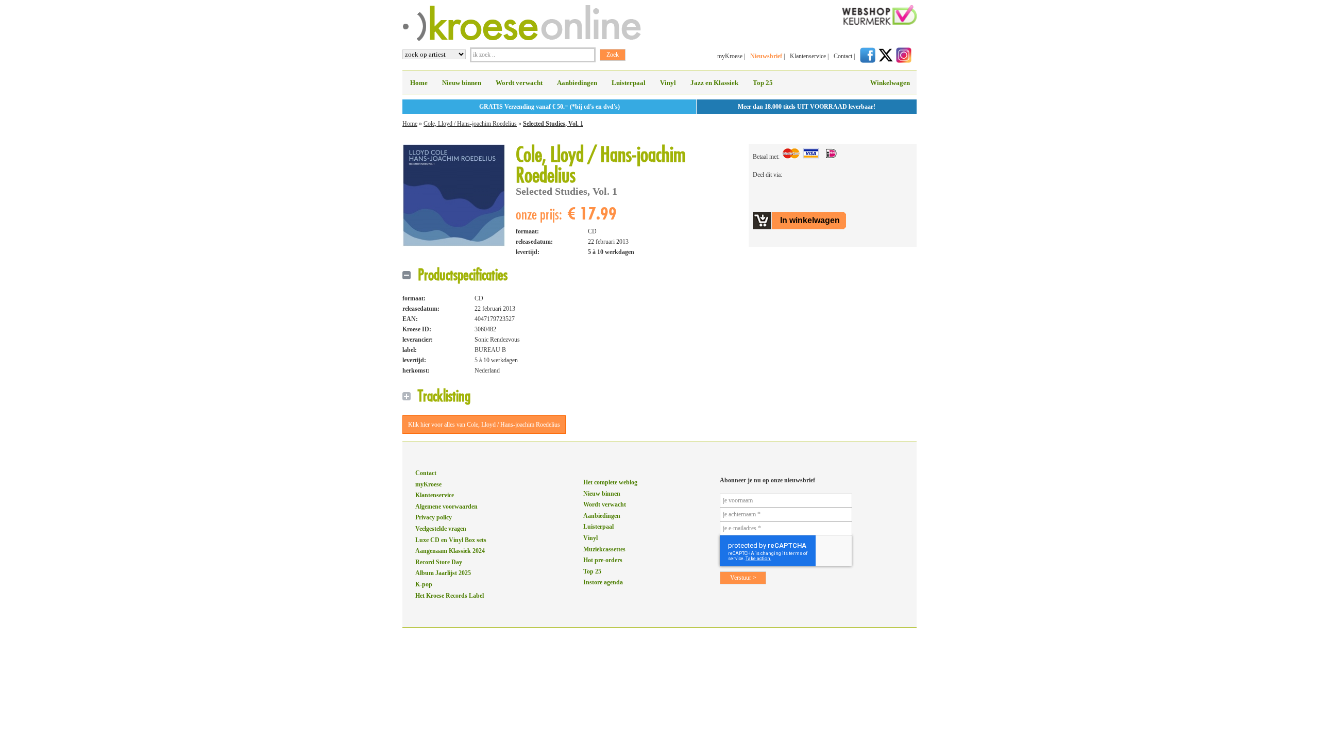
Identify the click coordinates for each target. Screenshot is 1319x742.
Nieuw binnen (461, 83)
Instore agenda (603, 582)
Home (419, 83)
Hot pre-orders (602, 560)
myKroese (729, 56)
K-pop (423, 584)
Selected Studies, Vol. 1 (553, 123)
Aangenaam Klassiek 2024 (450, 550)
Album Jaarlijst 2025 (443, 573)
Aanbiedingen (577, 83)
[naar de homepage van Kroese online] (521, 39)
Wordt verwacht (519, 83)
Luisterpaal (629, 83)
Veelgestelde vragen (440, 528)
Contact (843, 56)
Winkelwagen (890, 83)
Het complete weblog (610, 482)
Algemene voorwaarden (446, 506)
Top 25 (763, 83)
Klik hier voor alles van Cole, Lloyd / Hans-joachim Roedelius (484, 424)
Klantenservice (808, 56)
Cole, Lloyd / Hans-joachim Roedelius (470, 123)
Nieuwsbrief (766, 56)
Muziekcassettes (604, 549)
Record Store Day (438, 562)
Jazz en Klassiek (714, 83)
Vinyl (668, 83)
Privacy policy (433, 517)
